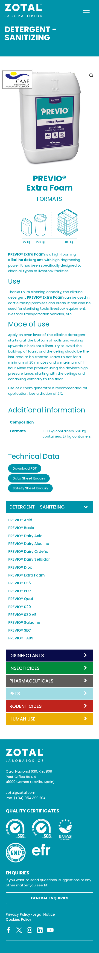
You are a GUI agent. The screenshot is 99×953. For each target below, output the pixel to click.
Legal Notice (44, 914)
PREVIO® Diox (20, 567)
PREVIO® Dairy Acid (25, 536)
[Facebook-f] (9, 930)
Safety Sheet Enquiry (30, 488)
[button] (91, 75)
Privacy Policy (18, 914)
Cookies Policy (18, 919)
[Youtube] (50, 930)
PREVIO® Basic (21, 528)
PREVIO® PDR (19, 591)
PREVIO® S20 (19, 607)
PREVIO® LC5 (19, 583)
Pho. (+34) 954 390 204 (26, 797)
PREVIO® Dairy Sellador (29, 559)
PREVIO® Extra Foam (26, 575)
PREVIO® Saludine (24, 622)
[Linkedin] (40, 930)
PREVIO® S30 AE (22, 614)
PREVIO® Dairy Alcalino (28, 543)
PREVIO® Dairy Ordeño (28, 551)
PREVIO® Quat (20, 599)
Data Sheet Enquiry (29, 478)
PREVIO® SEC (19, 630)
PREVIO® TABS (20, 638)
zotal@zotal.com (20, 792)
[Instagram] (29, 930)
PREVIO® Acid (20, 520)
